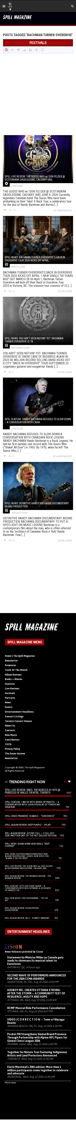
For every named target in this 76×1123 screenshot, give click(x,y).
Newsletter (11, 660)
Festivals (10, 693)
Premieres (10, 665)
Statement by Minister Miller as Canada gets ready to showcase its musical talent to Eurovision (35, 961)
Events (8, 707)
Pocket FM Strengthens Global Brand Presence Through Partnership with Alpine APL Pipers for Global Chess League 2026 (37, 1037)
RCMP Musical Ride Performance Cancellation (36, 1008)
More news (10, 1082)
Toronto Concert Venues (18, 721)
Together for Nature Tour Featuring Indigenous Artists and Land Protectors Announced (37, 1054)
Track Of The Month (16, 670)
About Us (10, 725)
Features (10, 684)
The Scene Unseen (15, 753)
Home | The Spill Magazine (20, 656)
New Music (11, 735)
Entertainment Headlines (19, 711)
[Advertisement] (38, 95)
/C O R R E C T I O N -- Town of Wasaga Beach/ (36, 1021)
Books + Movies (13, 679)
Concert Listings (14, 716)
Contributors (12, 739)
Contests (10, 730)
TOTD (8, 744)
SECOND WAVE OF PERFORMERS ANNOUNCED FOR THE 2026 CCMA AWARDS (36, 977)
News (8, 702)
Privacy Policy (12, 749)
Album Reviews (13, 674)
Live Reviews (12, 688)
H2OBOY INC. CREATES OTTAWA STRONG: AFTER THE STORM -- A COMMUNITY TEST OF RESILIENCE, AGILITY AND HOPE (36, 993)
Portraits (10, 698)
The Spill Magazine (34, 767)
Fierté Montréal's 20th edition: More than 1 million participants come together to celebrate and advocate (37, 1070)
